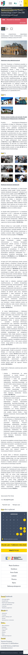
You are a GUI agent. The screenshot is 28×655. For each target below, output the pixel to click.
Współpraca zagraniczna (7, 607)
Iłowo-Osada (14, 572)
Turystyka (4, 615)
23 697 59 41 (15, 646)
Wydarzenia (4, 613)
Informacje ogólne (6, 599)
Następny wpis (16, 504)
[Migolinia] (15, 3)
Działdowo (14, 569)
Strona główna (4, 8)
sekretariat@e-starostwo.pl (6, 647)
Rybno (14, 583)
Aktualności (9, 8)
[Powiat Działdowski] (3, 3)
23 (24, 528)
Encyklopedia (14, 558)
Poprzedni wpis (6, 504)
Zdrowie (3, 618)
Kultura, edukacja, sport (7, 616)
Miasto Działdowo (14, 565)
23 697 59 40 (6, 646)
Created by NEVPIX (23, 652)
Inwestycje (14, 550)
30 (24, 531)
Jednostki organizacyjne (7, 604)
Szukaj (26, 3)
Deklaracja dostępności (14, 586)
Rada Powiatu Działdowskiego (8, 602)
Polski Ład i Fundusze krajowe (14, 545)
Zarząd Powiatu (5, 601)
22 (21, 528)
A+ (21, 1)
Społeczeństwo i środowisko (13, 19)
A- (19, 1)
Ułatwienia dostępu (21, 5)
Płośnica (14, 579)
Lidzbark (14, 576)
